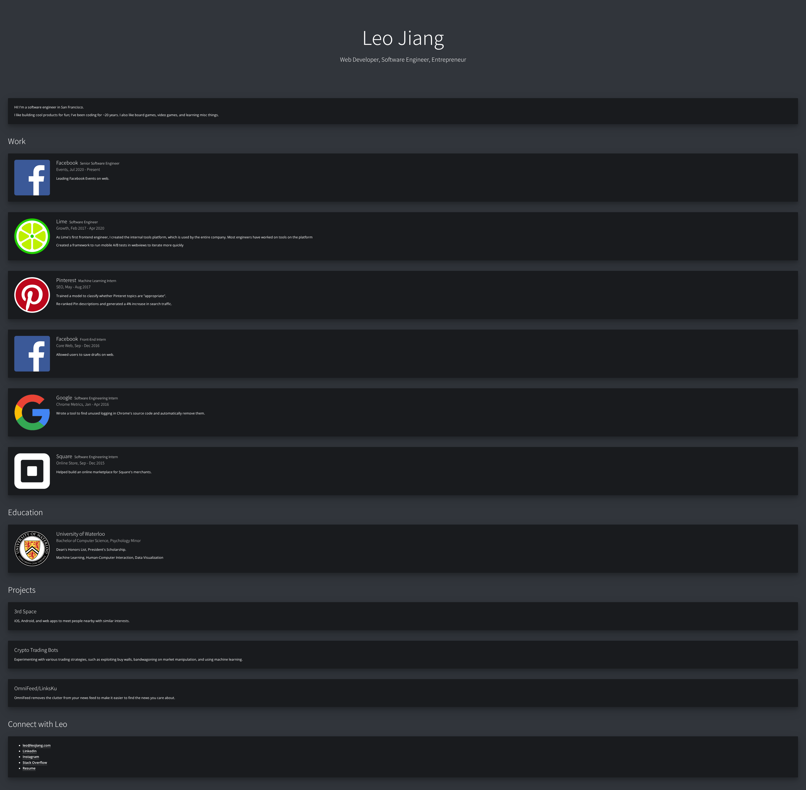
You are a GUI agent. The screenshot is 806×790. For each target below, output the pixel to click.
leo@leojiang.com (37, 745)
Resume (29, 768)
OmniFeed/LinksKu (35, 688)
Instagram (31, 756)
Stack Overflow (35, 762)
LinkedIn (30, 751)
